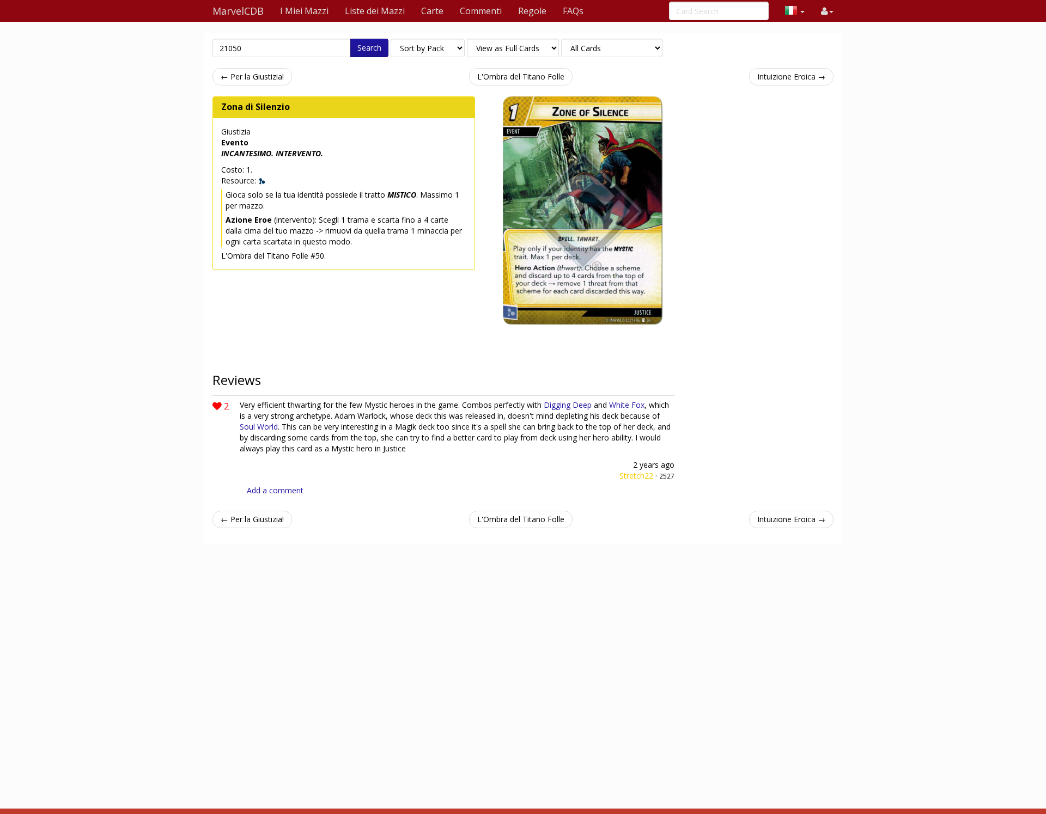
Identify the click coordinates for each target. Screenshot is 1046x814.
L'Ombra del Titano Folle (520, 76)
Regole (532, 11)
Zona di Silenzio (255, 107)
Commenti (481, 11)
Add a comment (275, 490)
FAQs (573, 11)
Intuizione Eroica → (791, 76)
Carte (432, 11)
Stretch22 (636, 475)
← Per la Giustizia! (252, 76)
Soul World (259, 426)
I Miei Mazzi (304, 11)
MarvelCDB (238, 10)
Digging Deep (568, 405)
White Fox (626, 405)
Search (369, 47)
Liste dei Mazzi (375, 11)
